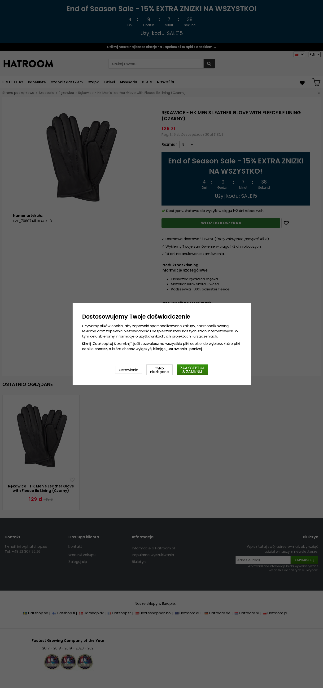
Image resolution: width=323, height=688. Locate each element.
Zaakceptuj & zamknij (192, 369)
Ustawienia (128, 369)
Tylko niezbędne (159, 370)
